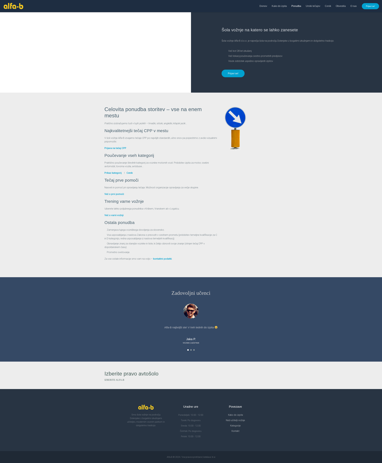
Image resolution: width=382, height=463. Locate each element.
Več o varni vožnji (114, 215)
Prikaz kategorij (113, 172)
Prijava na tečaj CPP (115, 148)
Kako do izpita (235, 414)
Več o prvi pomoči (114, 194)
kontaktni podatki (162, 258)
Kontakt (235, 431)
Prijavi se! (370, 6)
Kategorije (235, 425)
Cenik (130, 172)
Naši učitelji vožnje (235, 420)
